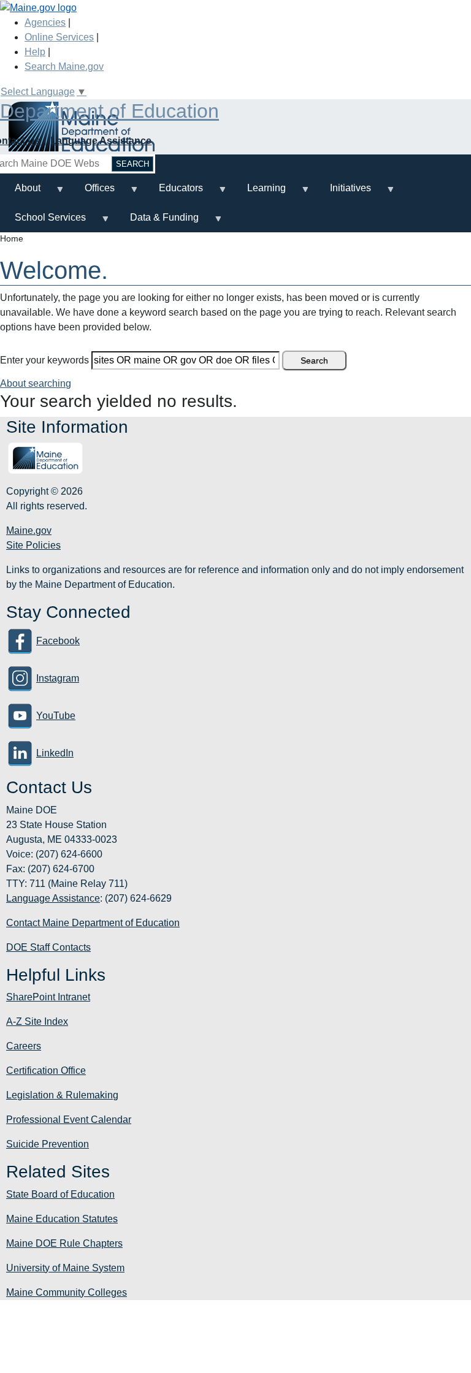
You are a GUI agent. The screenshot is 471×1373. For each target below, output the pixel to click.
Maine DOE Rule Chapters (64, 1243)
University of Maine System (65, 1268)
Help (35, 52)
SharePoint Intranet (48, 997)
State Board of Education (60, 1194)
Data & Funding (157, 222)
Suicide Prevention (47, 1144)
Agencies (45, 22)
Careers (23, 1046)
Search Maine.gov (64, 66)
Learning (259, 193)
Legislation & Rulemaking (62, 1095)
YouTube (55, 715)
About (20, 193)
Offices (92, 193)
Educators (173, 193)
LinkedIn (55, 753)
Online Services (59, 37)
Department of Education (109, 111)
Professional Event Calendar (68, 1119)
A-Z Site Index (37, 1021)
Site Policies (33, 545)
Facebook (58, 641)
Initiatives (343, 193)
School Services (43, 222)
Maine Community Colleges (66, 1292)
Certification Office (46, 1070)
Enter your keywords (44, 360)
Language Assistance (100, 140)
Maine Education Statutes (62, 1219)
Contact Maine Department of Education (93, 923)
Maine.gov (29, 530)
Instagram (57, 678)
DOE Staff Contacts (48, 947)
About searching (35, 383)
